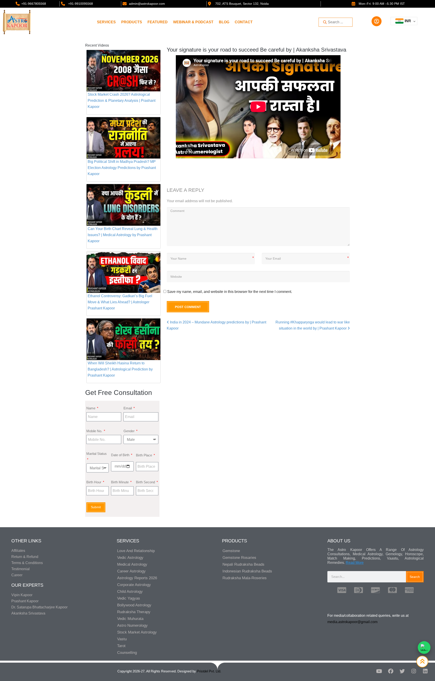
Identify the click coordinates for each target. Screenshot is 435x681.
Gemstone (231, 551)
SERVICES (106, 22)
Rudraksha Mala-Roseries (244, 578)
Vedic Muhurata (130, 619)
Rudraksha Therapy (133, 612)
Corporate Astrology (134, 585)
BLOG (224, 22)
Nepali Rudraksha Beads (243, 564)
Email (128, 408)
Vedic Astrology (130, 557)
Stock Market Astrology (137, 632)
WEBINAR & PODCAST (193, 22)
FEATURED (157, 22)
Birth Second (146, 482)
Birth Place (144, 455)
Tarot (121, 646)
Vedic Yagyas (128, 598)
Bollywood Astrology (134, 605)
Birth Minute (120, 482)
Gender (129, 431)
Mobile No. (94, 431)
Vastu (122, 639)
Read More (355, 563)
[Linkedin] (425, 671)
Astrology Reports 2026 (137, 578)
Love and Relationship (136, 551)
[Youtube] (379, 671)
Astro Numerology (132, 625)
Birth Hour (94, 482)
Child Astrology (130, 591)
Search (415, 577)
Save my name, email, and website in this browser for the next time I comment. (229, 292)
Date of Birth (120, 455)
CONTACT (244, 22)
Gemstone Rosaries (239, 557)
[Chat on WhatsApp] (424, 647)
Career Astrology (131, 571)
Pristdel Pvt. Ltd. (209, 671)
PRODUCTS (131, 22)
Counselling (127, 652)
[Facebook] (390, 671)
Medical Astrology (132, 564)
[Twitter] (402, 671)
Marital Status (96, 454)
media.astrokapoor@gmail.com (352, 622)
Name (91, 408)
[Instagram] (413, 671)
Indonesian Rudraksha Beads (247, 571)
